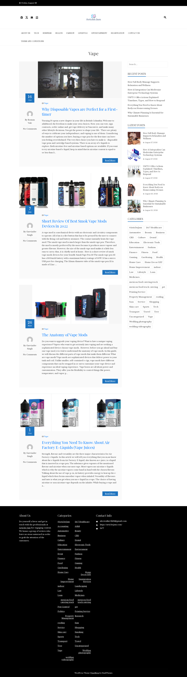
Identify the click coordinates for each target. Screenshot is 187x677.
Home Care (135, 262)
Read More (110, 160)
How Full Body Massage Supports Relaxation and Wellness (154, 136)
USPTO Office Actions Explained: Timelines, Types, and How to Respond (153, 170)
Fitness (144, 252)
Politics (61, 611)
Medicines (134, 277)
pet (163, 287)
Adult (77, 526)
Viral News (95, 673)
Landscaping (81, 586)
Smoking (79, 632)
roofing (159, 297)
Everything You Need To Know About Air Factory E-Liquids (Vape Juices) (76, 445)
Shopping (154, 302)
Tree (156, 312)
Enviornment (81, 549)
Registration (117, 33)
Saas (131, 302)
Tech (36, 33)
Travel (146, 312)
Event (60, 554)
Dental (153, 237)
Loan (152, 272)
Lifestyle (83, 33)
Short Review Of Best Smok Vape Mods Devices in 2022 (74, 223)
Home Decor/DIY (153, 262)
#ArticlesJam (135, 227)
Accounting (63, 526)
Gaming (133, 257)
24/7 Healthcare (154, 227)
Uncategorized (136, 316)
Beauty (148, 232)
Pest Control (63, 607)
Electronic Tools (151, 242)
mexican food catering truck (143, 282)
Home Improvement (139, 267)
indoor (157, 267)
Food (154, 252)
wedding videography (140, 326)
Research (79, 616)
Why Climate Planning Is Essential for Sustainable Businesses (154, 204)
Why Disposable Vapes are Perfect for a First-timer (80, 112)
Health (59, 33)
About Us (25, 33)
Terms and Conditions (32, 41)
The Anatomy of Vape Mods (64, 334)
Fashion (70, 33)
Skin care (134, 307)
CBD (131, 237)
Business (47, 33)
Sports (146, 307)
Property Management (140, 297)
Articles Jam (25, 528)
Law (131, 272)
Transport (134, 312)
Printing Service (137, 292)
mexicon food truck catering (143, 287)
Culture (142, 237)
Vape (46, 103)
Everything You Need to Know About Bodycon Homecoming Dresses (154, 187)
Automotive (135, 232)
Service (141, 302)
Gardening (146, 257)
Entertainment (99, 33)
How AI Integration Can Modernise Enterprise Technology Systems (154, 152)
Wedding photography (140, 321)
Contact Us (134, 33)
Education (134, 242)
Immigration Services (85, 580)
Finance (133, 252)
